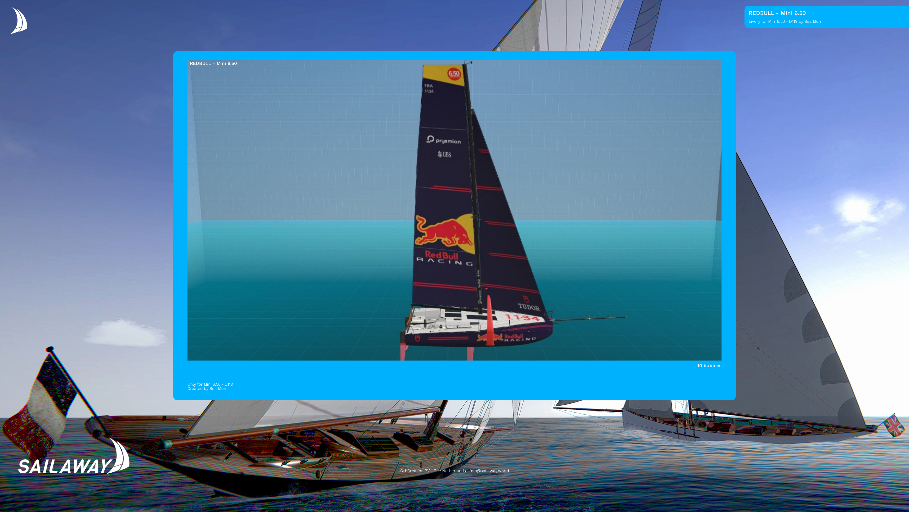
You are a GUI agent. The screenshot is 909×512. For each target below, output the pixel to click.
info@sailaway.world (489, 470)
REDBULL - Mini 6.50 (213, 63)
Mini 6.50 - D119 (783, 21)
